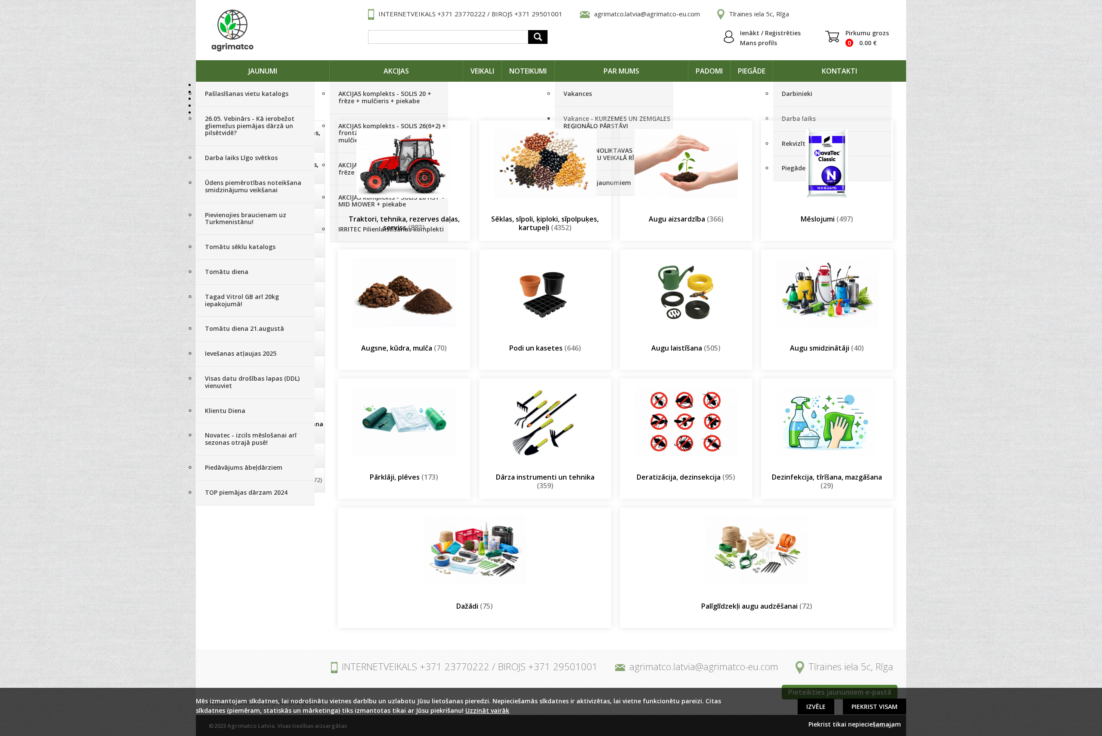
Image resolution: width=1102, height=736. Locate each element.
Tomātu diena (226, 272)
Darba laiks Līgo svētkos (241, 158)
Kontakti (839, 71)
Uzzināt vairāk (487, 710)
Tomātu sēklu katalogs (240, 247)
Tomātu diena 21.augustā (244, 328)
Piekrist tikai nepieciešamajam (854, 724)
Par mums (621, 71)
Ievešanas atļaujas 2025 (240, 353)
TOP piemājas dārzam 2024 (246, 492)
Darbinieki (797, 93)
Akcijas (396, 71)
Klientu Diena (225, 410)
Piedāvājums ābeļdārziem (243, 467)
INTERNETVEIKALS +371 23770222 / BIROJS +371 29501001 (470, 13)
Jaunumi (262, 71)
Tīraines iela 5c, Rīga (759, 13)
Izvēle (816, 706)
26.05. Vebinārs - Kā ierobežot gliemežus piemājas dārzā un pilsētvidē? (249, 125)
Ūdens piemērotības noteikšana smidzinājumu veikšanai (253, 186)
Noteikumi (528, 71)
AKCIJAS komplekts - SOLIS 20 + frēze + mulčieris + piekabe (384, 97)
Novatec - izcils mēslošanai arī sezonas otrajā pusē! (251, 439)
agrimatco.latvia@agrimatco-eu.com (647, 13)
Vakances (577, 93)
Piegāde (751, 71)
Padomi (709, 71)
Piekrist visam (874, 706)
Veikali (482, 71)
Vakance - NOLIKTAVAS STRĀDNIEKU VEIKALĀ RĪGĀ (602, 154)
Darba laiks (799, 118)
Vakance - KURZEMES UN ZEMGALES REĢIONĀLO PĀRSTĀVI (616, 122)
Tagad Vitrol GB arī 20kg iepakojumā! (242, 300)
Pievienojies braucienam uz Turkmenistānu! (245, 218)
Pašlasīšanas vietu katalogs (246, 93)
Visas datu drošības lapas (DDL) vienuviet (252, 382)
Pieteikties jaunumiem (597, 183)
